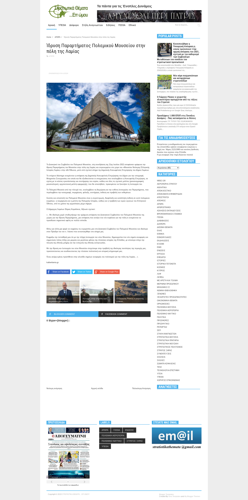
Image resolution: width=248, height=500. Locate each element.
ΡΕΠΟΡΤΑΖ (162, 327)
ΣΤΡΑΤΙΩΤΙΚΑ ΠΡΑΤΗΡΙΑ (168, 340)
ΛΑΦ (159, 274)
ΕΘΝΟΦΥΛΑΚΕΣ (164, 237)
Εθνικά (132, 25)
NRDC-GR (161, 181)
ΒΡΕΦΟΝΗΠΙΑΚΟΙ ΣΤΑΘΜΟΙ (169, 214)
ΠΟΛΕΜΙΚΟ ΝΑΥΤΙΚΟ (166, 314)
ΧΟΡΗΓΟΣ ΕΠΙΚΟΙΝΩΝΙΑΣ (168, 380)
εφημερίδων (75, 485)
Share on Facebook (61, 272)
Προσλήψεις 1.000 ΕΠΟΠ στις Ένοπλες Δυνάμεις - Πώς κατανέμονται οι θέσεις (176, 117)
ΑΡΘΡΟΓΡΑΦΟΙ (164, 207)
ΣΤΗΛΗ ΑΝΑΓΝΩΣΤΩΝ (166, 334)
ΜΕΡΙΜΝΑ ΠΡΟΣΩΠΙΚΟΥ (168, 284)
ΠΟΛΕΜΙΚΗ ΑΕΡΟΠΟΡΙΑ (168, 310)
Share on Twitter (84, 272)
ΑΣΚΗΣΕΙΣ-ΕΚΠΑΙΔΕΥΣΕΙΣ (169, 211)
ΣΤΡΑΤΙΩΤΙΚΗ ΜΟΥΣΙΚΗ (167, 344)
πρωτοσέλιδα (63, 485)
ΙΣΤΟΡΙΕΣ (161, 260)
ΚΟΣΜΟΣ (161, 267)
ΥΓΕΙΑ (159, 374)
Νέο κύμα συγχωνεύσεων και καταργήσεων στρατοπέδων (185, 78)
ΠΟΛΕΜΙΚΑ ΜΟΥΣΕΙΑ (166, 307)
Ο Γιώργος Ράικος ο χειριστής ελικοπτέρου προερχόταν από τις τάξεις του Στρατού (177, 99)
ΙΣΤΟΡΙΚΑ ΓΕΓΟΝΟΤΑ (166, 264)
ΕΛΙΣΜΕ (160, 244)
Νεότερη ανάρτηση (54, 388)
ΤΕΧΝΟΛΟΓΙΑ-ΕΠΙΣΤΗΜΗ (168, 370)
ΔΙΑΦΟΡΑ (161, 224)
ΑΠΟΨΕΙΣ (161, 201)
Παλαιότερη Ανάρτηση (141, 388)
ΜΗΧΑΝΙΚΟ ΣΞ (163, 287)
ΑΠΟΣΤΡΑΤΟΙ (163, 197)
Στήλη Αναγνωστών (92, 25)
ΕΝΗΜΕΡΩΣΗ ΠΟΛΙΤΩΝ (58, 73)
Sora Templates (174, 496)
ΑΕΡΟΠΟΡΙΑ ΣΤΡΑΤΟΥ (167, 184)
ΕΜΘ (159, 247)
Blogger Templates (166, 494)
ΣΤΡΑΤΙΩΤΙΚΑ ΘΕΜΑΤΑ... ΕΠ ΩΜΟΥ (76, 494)
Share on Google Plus (109, 272)
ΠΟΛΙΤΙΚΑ (161, 317)
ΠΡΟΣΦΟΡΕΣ (163, 320)
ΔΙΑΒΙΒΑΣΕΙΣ (163, 221)
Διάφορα (74, 25)
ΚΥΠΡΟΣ (161, 270)
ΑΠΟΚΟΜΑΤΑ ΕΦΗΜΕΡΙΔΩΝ (169, 194)
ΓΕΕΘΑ (121, 25)
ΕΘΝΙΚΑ (160, 234)
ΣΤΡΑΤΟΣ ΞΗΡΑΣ (164, 350)
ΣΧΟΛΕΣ (161, 360)
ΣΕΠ (159, 330)
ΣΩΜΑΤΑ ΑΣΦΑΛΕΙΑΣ (166, 364)
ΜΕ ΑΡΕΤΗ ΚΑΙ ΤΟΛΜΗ (167, 280)
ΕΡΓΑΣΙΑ (161, 254)
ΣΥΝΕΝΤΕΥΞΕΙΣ (164, 354)
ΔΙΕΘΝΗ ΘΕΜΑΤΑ (165, 227)
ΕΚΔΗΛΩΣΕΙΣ (163, 241)
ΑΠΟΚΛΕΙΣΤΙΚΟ (164, 191)
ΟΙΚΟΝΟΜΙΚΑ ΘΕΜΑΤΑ (167, 300)
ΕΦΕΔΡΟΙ (161, 257)
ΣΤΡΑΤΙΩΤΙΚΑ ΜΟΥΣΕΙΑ (167, 337)
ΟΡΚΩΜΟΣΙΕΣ (163, 304)
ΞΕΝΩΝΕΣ (161, 294)
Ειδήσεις (110, 25)
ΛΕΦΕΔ (160, 277)
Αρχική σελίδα (97, 388)
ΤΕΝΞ (159, 367)
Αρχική (51, 25)
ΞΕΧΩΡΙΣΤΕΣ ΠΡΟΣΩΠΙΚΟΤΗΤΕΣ (172, 297)
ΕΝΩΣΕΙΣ (161, 250)
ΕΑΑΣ (159, 231)
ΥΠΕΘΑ (62, 25)
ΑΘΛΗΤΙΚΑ (162, 187)
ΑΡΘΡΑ (51, 56)
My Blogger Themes (192, 496)
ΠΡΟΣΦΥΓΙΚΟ (163, 324)
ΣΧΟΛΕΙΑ (161, 357)
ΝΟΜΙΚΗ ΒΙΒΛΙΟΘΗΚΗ (167, 290)
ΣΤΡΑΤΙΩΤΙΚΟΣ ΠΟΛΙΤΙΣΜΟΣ (170, 347)
